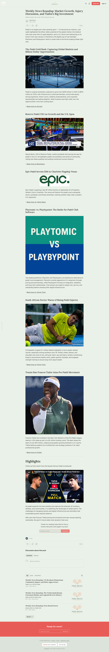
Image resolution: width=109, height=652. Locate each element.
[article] (54, 584)
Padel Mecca (32, 20)
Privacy (53, 640)
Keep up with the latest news (33, 597)
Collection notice (64, 640)
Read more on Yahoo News (36, 202)
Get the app (62, 644)
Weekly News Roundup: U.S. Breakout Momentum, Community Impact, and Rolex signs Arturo (44, 581)
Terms (58, 640)
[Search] (85, 3)
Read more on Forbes (34, 452)
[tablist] (32, 555)
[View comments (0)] (32, 25)
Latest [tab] (31, 575)
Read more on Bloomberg (36, 164)
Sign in (104, 3)
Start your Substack (50, 644)
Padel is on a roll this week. (32, 584)
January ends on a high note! (33, 608)
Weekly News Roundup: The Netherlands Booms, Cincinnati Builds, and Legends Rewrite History (43, 594)
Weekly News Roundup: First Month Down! (41, 606)
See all (29, 617)
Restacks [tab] (36, 555)
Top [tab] (27, 575)
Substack (46, 648)
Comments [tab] (29, 555)
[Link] (23, 50)
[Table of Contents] (2, 326)
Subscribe (96, 3)
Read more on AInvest (34, 106)
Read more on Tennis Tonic (36, 292)
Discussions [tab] (38, 575)
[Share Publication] (89, 3)
